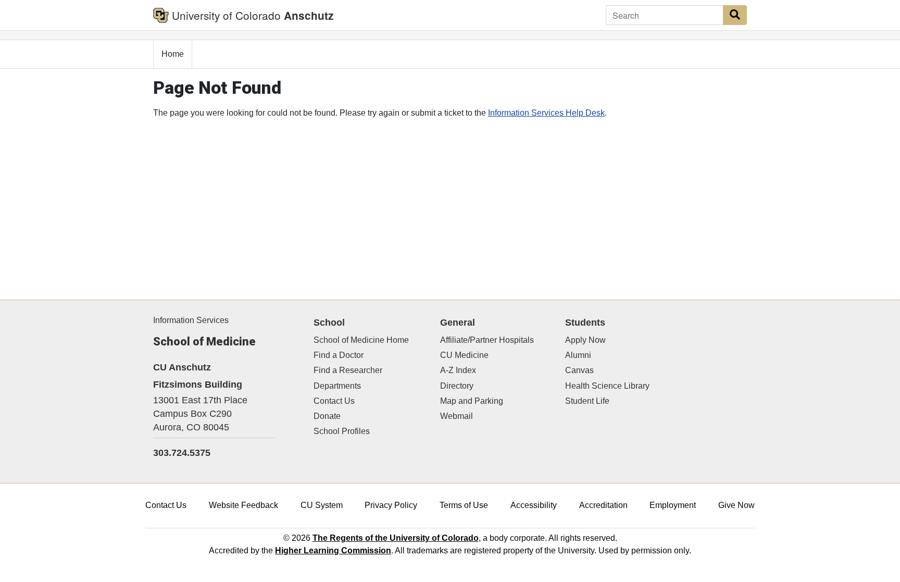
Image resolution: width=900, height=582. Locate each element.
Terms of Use (464, 505)
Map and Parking (471, 401)
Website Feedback (243, 505)
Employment (672, 505)
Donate (327, 416)
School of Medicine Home (361, 340)
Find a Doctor (339, 355)
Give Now (736, 505)
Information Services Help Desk (546, 112)
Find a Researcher (348, 370)
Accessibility (533, 505)
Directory (456, 385)
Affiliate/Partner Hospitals (487, 340)
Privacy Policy (391, 505)
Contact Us (334, 401)
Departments (337, 385)
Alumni (578, 355)
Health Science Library (607, 385)
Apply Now (585, 340)
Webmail (456, 416)
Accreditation (603, 505)
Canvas (579, 370)
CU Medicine (464, 355)
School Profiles (342, 431)
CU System (322, 505)
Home (172, 53)
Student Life (587, 401)
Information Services (191, 320)
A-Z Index (458, 370)
